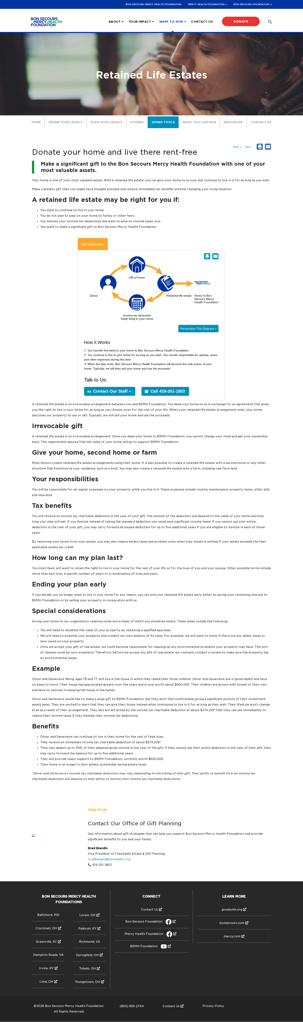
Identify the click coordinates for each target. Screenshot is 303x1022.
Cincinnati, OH (46, 928)
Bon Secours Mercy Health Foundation (153, 4)
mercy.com (232, 936)
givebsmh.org (232, 909)
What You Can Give (199, 122)
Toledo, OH (87, 968)
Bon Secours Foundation (251, 4)
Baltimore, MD (48, 915)
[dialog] (268, 147)
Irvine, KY (46, 968)
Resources (233, 122)
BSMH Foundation (144, 946)
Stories (137, 122)
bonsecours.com (232, 923)
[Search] (267, 22)
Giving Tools (163, 122)
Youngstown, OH (87, 981)
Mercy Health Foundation (206, 4)
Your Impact (140, 21)
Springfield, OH (87, 955)
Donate (241, 21)
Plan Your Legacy (106, 122)
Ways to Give (171, 21)
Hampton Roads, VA (48, 954)
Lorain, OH (87, 915)
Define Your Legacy (66, 122)
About (114, 21)
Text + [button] (237, 147)
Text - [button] (249, 147)
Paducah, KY (87, 928)
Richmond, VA (89, 941)
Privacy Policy (213, 1006)
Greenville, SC (46, 941)
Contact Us (202, 21)
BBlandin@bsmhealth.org (111, 859)
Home (36, 122)
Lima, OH (46, 981)
